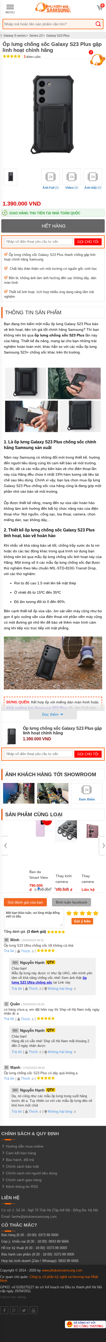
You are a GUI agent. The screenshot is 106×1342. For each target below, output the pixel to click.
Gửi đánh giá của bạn (25, 902)
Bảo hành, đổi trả (19, 1160)
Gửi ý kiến (82, 921)
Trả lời (9, 951)
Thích (25, 951)
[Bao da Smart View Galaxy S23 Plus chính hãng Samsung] (40, 837)
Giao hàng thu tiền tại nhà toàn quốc (44, 213)
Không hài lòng (60, 988)
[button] (39, 888)
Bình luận (32, 57)
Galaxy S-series (15, 35)
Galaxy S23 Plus (57, 35)
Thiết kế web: (13, 1297)
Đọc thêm (51, 714)
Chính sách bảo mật (22, 1166)
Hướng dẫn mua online (24, 1146)
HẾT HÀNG (54, 226)
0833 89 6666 (59, 1241)
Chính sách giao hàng (23, 1180)
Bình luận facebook (71, 902)
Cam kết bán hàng (20, 1153)
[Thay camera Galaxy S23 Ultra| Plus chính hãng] (92, 841)
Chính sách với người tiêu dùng (31, 1173)
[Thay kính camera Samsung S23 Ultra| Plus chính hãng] (66, 841)
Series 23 (36, 35)
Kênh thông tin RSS (21, 1186)
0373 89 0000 (48, 1235)
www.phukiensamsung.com (62, 1270)
